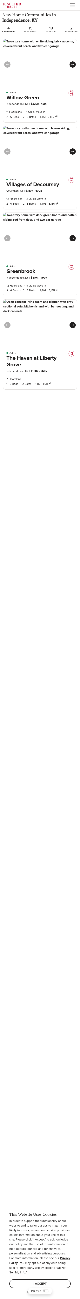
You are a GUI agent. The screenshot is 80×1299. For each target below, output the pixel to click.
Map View (36, 1290)
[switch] (46, 1290)
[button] (73, 64)
